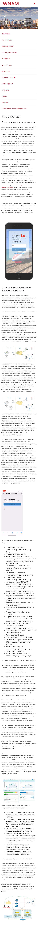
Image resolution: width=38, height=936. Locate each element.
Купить (4, 96)
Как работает (6, 40)
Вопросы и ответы (8, 77)
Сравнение (5, 71)
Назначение (5, 34)
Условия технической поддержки (14, 109)
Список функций (7, 46)
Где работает (6, 65)
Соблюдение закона (9, 52)
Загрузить (5, 90)
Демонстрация (7, 84)
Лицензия (4, 102)
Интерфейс (5, 59)
